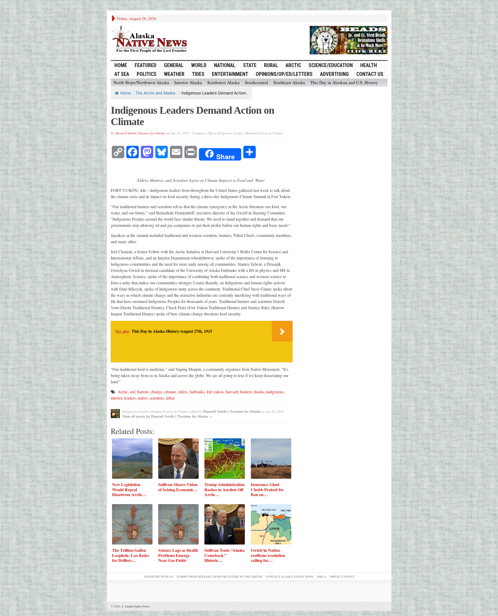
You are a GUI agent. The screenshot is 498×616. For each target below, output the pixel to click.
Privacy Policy (342, 577)
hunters (246, 391)
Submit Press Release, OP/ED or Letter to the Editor (219, 577)
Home (125, 93)
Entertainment (230, 74)
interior (116, 398)
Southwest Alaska (223, 82)
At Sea (121, 74)
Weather (174, 74)
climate (170, 391)
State (250, 65)
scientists (156, 398)
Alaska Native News (136, 606)
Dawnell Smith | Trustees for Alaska (140, 133)
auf (132, 391)
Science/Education (331, 65)
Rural (271, 65)
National (225, 65)
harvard (232, 391)
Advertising (334, 74)
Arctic (293, 65)
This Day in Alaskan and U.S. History (344, 82)
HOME (120, 65)
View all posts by (136, 416)
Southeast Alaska (289, 82)
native (142, 398)
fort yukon (215, 391)
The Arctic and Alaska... (156, 93)
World (198, 65)
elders (183, 391)
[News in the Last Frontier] (151, 40)
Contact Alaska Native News (289, 577)
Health (368, 65)
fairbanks (197, 391)
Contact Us (369, 74)
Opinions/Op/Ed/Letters (284, 74)
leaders (130, 398)
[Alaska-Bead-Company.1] (349, 39)
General (174, 65)
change (156, 391)
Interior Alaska (188, 82)
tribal (170, 398)
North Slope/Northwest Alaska (141, 82)
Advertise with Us (158, 577)
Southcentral (256, 82)
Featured (145, 65)
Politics (146, 74)
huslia (259, 391)
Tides (198, 74)
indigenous (275, 391)
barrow (142, 391)
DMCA (321, 577)
